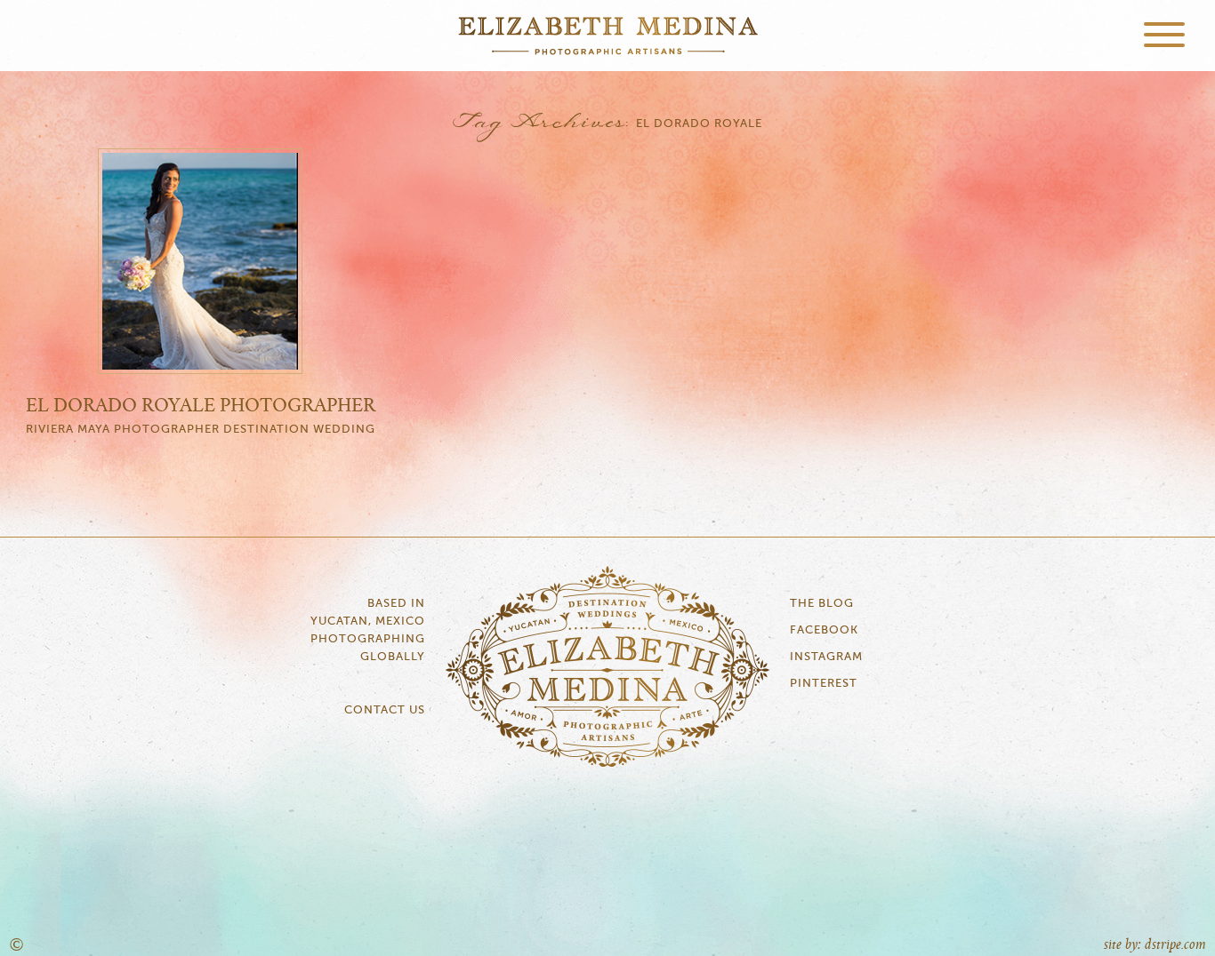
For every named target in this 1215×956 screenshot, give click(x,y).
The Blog (822, 603)
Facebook (824, 630)
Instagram (826, 657)
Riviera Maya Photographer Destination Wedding (200, 429)
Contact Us (384, 710)
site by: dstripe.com (1155, 945)
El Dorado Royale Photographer (200, 406)
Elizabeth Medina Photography (607, 35)
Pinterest (823, 683)
